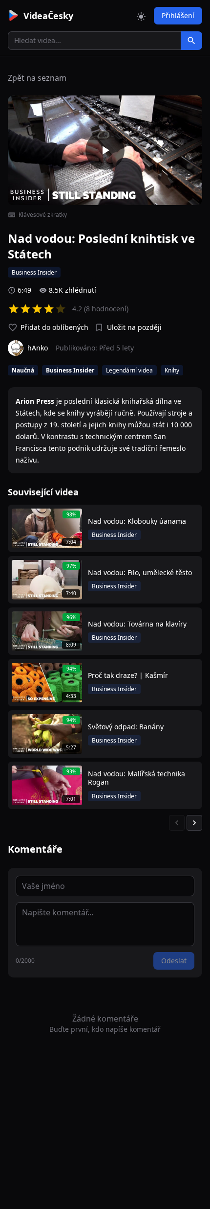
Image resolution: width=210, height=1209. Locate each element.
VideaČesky (48, 16)
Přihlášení (178, 15)
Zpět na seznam (37, 77)
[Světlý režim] (141, 15)
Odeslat (174, 960)
